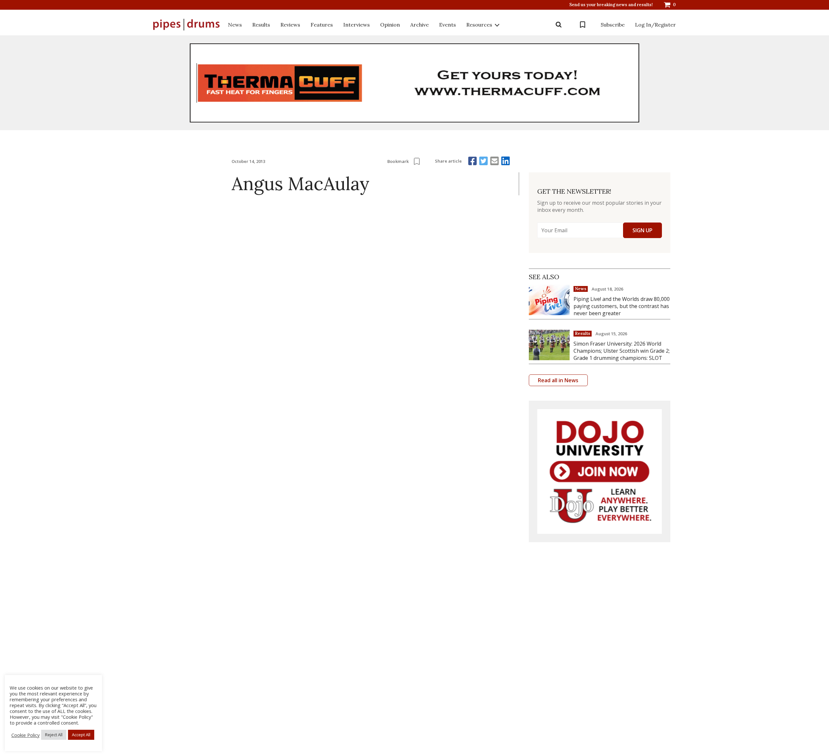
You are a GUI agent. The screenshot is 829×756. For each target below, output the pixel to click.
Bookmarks (582, 24)
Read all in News (558, 380)
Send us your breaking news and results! (611, 4)
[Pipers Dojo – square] (599, 471)
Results (261, 24)
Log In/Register (655, 24)
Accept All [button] (81, 735)
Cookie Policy (25, 735)
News (235, 24)
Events (447, 24)
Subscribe (613, 24)
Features (322, 24)
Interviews (356, 24)
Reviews (290, 24)
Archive (419, 24)
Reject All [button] (53, 735)
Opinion (390, 24)
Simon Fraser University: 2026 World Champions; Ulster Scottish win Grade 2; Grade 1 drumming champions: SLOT (621, 350)
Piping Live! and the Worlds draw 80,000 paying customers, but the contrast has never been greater (621, 306)
